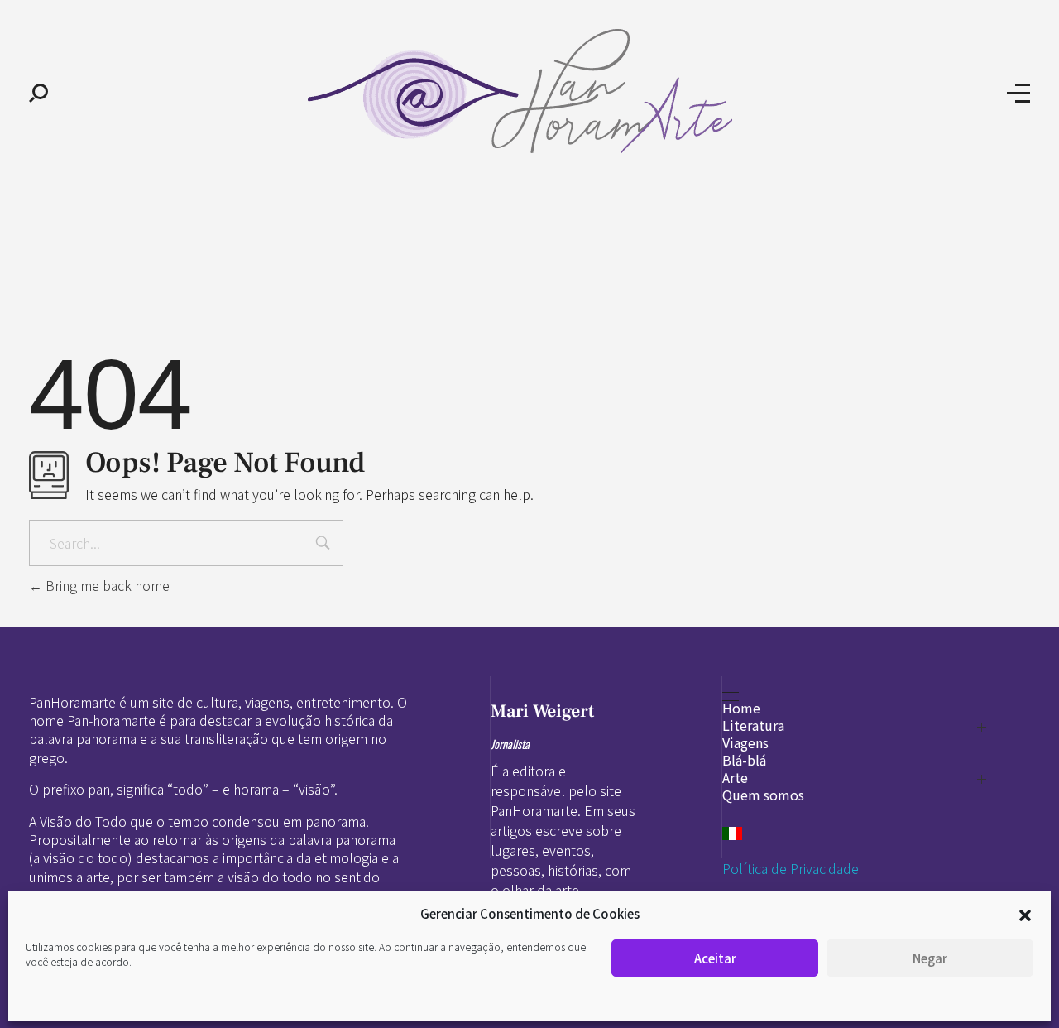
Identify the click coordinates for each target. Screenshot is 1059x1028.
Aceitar (715, 958)
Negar (930, 958)
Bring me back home (106, 585)
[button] (1025, 914)
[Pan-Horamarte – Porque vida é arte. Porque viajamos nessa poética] (527, 91)
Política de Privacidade (790, 868)
